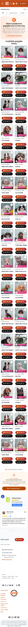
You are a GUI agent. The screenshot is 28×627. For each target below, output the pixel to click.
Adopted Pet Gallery (4, 604)
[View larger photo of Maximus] (11, 47)
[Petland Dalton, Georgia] (7, 3)
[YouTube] (10, 585)
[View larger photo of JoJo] (25, 231)
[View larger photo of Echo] (25, 73)
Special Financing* (4, 598)
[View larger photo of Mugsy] (11, 283)
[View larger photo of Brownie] (11, 152)
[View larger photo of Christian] (11, 126)
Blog (2, 612)
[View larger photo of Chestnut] (11, 100)
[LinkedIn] (19, 585)
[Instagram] (5, 585)
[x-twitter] (14, 585)
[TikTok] (8, 585)
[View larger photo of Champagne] (25, 47)
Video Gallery (4, 609)
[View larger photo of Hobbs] (25, 257)
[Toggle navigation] (2, 3)
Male (5, 60)
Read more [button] (5, 525)
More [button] (25, 9)
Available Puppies (3, 594)
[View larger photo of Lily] (25, 178)
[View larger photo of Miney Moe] (25, 204)
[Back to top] (26, 539)
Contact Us (4, 607)
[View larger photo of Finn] (11, 204)
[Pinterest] (12, 585)
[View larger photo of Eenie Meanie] (11, 231)
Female (19, 60)
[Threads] (17, 585)
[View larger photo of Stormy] (25, 126)
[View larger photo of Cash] (11, 73)
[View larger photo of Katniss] (11, 257)
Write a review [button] (17, 505)
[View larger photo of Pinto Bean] (25, 283)
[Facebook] (3, 585)
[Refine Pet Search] (3, 13)
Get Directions (7, 559)
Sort (22, 13)
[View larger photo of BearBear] (25, 152)
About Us (3, 601)
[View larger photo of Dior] (25, 100)
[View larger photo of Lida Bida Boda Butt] (11, 178)
